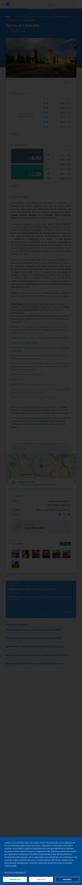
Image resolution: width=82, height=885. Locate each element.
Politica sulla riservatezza (15, 872)
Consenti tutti (15, 879)
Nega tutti (41, 879)
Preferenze (67, 879)
